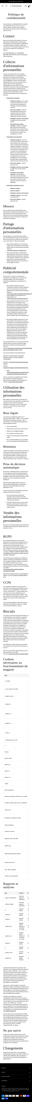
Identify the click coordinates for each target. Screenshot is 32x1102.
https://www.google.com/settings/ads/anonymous (15, 367)
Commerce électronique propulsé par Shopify (10, 1090)
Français (3, 1086)
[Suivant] (27, 1)
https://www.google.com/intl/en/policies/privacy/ (19, 293)
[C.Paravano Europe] (16, 5)
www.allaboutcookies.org (9, 1011)
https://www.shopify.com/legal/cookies (18, 654)
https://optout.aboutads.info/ (16, 382)
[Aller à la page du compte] (25, 6)
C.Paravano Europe (14, 1088)
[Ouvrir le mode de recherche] (6, 6)
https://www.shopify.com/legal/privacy (16, 250)
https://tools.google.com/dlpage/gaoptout (17, 298)
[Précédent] (5, 1)
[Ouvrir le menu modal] (2, 6)
